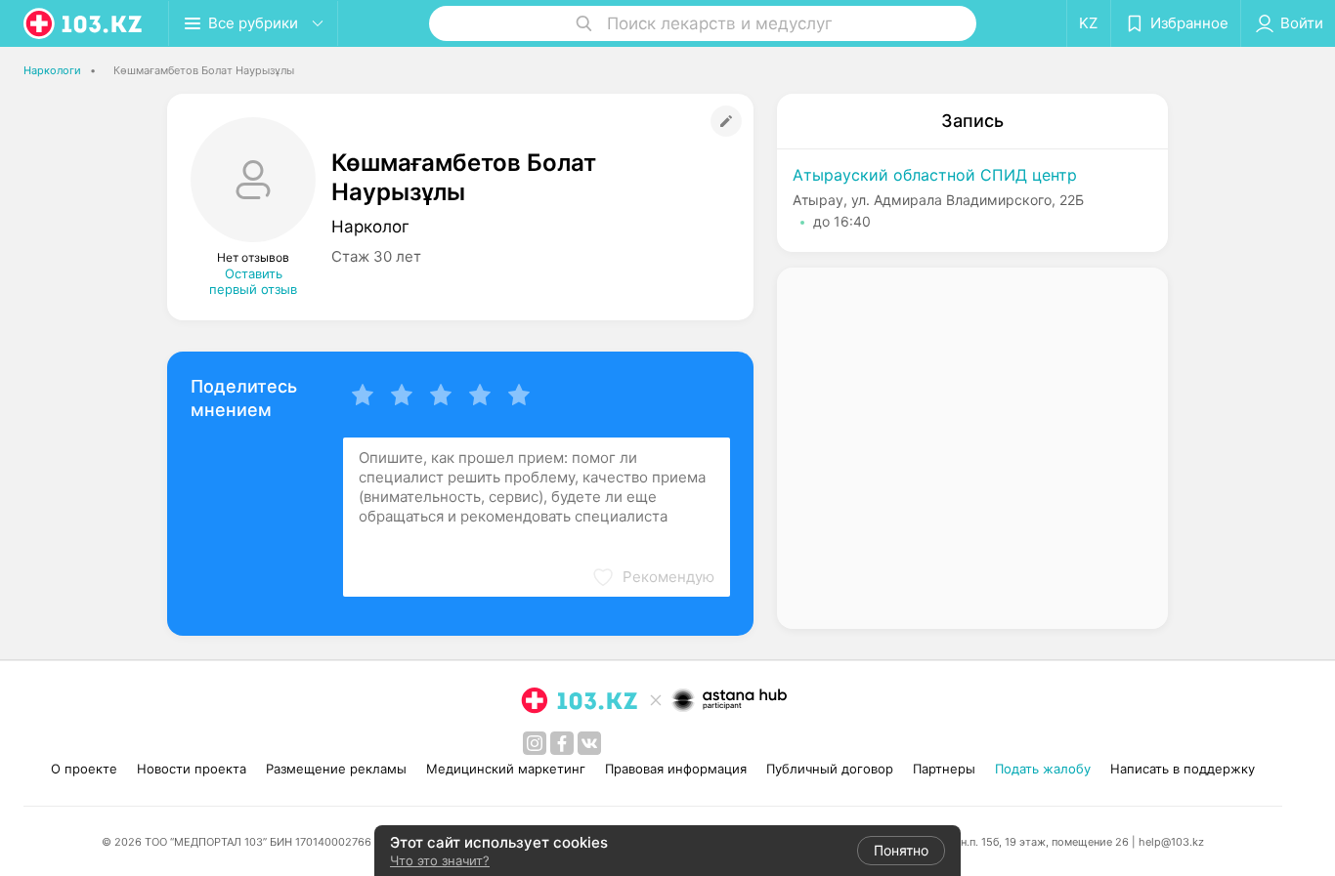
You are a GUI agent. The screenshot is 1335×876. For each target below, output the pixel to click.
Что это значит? (440, 860)
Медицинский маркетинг (505, 768)
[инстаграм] (534, 743)
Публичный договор (829, 768)
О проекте (84, 768)
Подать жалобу (1043, 768)
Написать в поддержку (1182, 768)
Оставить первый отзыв (253, 281)
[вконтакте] (589, 743)
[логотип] (84, 23)
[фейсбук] (562, 743)
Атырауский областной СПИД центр (935, 175)
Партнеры (944, 768)
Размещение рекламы (336, 768)
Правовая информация (676, 768)
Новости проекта (191, 768)
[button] (652, 577)
